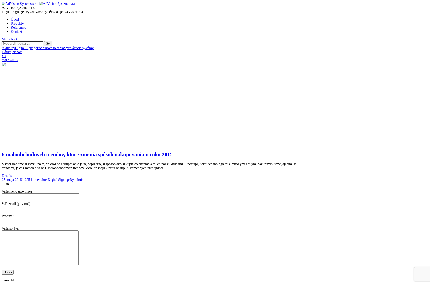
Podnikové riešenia (50, 48)
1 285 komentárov (35, 180)
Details (7, 176)
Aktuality (8, 48)
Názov (17, 52)
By (77, 180)
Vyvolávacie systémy (79, 48)
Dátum (6, 52)
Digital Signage (26, 48)
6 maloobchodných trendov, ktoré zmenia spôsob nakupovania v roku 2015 (87, 154)
